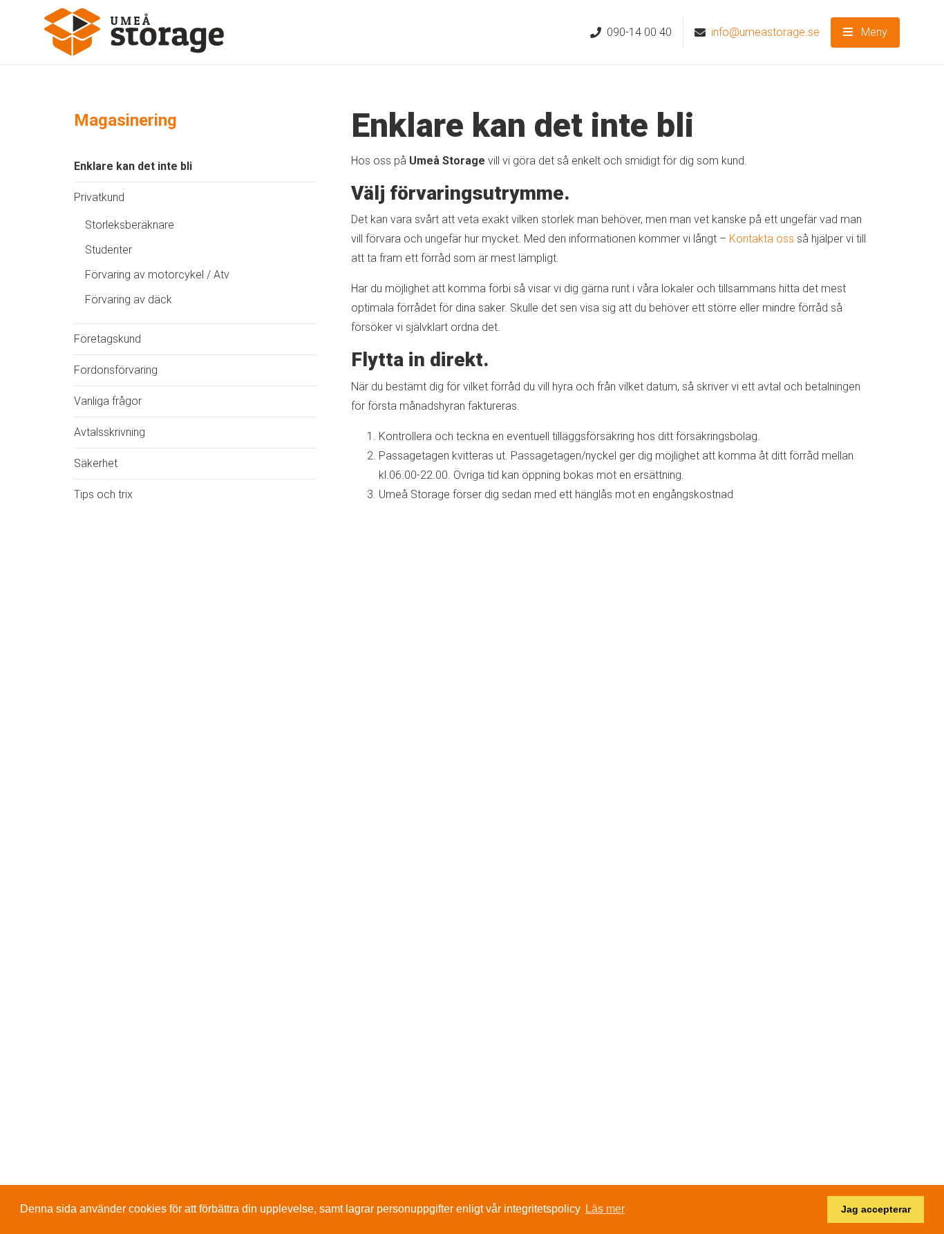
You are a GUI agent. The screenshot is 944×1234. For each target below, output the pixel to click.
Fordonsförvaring (116, 370)
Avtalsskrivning (109, 432)
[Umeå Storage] (134, 32)
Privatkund (99, 197)
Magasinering (125, 120)
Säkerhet (95, 463)
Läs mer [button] (605, 1209)
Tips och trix (103, 494)
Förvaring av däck (128, 299)
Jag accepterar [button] (876, 1209)
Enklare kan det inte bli (133, 166)
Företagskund (107, 338)
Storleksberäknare (129, 224)
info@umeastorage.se (765, 32)
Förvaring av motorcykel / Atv (157, 274)
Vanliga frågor (108, 401)
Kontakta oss (761, 238)
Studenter (108, 249)
